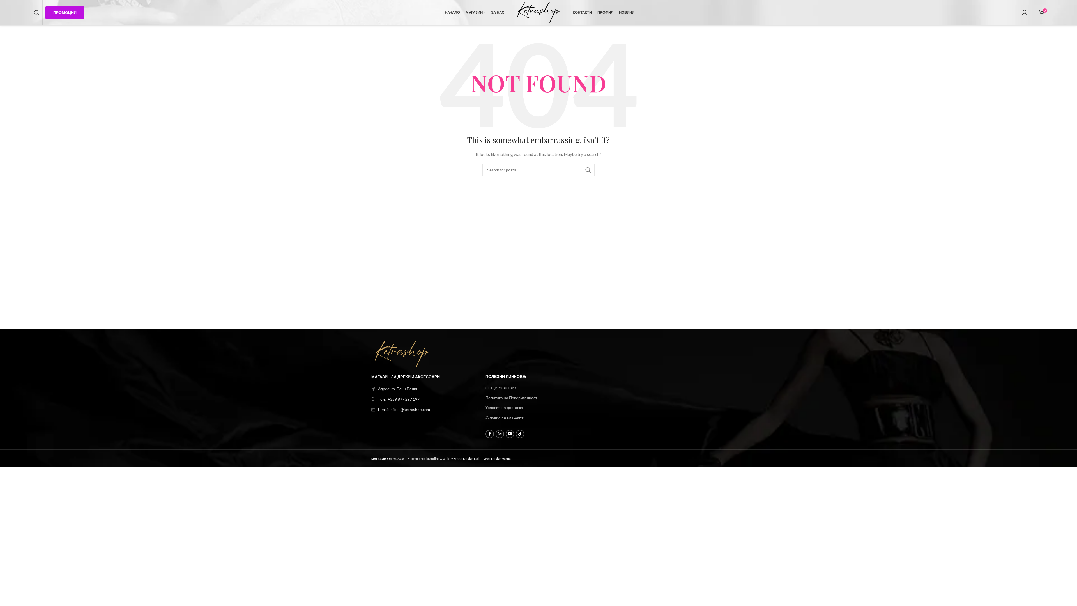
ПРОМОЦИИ (65, 12)
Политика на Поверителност (511, 397)
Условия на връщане (504, 417)
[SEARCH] (588, 170)
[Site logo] (538, 12)
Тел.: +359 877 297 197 (399, 399)
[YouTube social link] (510, 434)
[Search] (36, 12)
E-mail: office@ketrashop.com (404, 409)
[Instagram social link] (500, 434)
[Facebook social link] (489, 434)
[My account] (1024, 12)
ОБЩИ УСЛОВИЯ (501, 387)
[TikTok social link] (520, 434)
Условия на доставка (504, 407)
